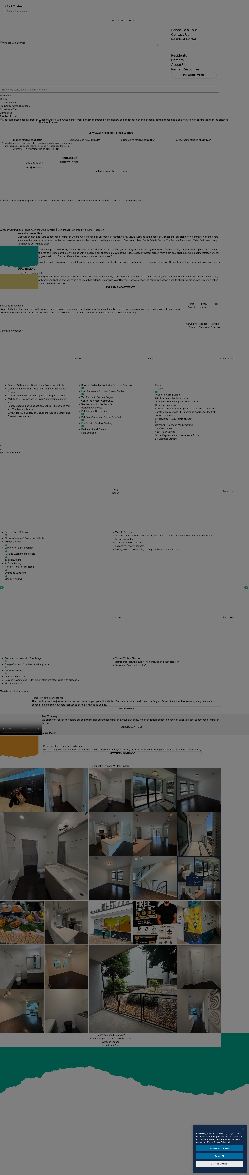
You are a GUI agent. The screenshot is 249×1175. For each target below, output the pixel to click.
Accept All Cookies (219, 1148)
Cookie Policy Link (222, 1142)
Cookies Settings (220, 1164)
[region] (220, 1149)
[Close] (243, 1129)
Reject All (220, 1156)
